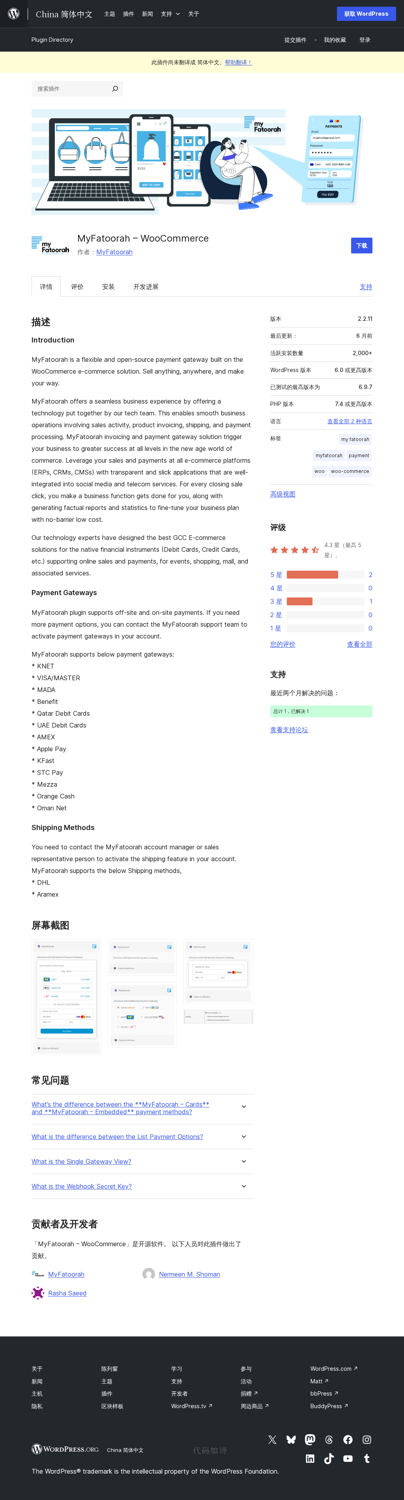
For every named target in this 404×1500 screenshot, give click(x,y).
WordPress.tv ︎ (192, 1406)
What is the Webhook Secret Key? (82, 1186)
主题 (106, 1381)
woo (319, 471)
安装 (108, 286)
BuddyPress (329, 1406)
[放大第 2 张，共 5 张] (166, 950)
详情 (46, 286)
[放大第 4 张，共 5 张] (243, 950)
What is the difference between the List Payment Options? (117, 1137)
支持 (366, 286)
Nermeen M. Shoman (189, 1274)
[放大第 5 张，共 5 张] (243, 1020)
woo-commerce (350, 471)
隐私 (37, 1406)
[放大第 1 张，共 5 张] (91, 950)
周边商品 (255, 1406)
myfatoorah (329, 455)
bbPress (324, 1393)
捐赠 (249, 1393)
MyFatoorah (114, 252)
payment (359, 455)
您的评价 (283, 644)
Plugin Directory (52, 39)
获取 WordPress (366, 13)
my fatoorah (355, 439)
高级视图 (283, 494)
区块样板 (112, 1406)
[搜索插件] (115, 89)
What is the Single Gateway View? (81, 1161)
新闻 (37, 1381)
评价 (77, 286)
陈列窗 (109, 1368)
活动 (246, 1381)
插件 (106, 1393)
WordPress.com (334, 1368)
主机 (37, 1393)
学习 (176, 1368)
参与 (246, 1368)
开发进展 (146, 286)
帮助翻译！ (238, 62)
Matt (319, 1381)
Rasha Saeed (67, 1293)
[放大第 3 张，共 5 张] (166, 993)
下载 (361, 245)
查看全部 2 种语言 (349, 421)
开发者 (179, 1393)
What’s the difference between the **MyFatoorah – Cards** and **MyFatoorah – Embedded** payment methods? (120, 1108)
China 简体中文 (125, 1450)
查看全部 (359, 644)
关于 (37, 1368)
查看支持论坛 (289, 729)
